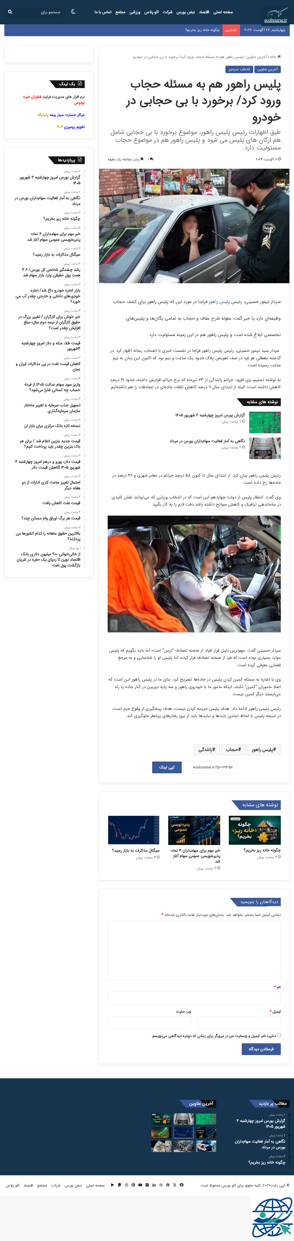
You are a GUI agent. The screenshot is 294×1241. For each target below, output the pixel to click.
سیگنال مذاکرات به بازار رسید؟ (136, 850)
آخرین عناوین (257, 57)
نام (277, 987)
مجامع (120, 12)
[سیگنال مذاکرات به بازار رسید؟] (134, 830)
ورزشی (134, 12)
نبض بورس (186, 12)
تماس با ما (103, 12)
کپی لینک (167, 767)
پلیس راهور (219, 301)
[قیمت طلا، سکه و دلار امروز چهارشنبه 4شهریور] (161, 1146)
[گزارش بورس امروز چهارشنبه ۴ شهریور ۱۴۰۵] (265, 422)
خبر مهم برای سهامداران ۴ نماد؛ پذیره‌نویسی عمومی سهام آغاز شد (195, 856)
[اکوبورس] (275, 16)
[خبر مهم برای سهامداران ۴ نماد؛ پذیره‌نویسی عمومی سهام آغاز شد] (194, 830)
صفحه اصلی (223, 12)
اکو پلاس (151, 12)
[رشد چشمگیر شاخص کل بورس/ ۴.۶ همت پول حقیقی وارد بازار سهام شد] (161, 1132)
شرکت (168, 12)
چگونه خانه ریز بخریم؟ (202, 30)
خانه (273, 57)
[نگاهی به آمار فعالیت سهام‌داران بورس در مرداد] (265, 448)
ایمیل (275, 1012)
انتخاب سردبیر (239, 69)
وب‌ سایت (183, 1012)
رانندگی (205, 749)
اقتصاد (204, 12)
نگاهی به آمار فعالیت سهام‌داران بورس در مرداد (207, 441)
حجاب (232, 749)
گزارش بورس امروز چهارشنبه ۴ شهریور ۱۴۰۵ (210, 415)
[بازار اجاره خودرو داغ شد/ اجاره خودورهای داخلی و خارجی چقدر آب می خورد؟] (206, 1146)
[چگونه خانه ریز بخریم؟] (255, 830)
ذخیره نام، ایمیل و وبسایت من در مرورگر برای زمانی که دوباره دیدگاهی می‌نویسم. (213, 1036)
